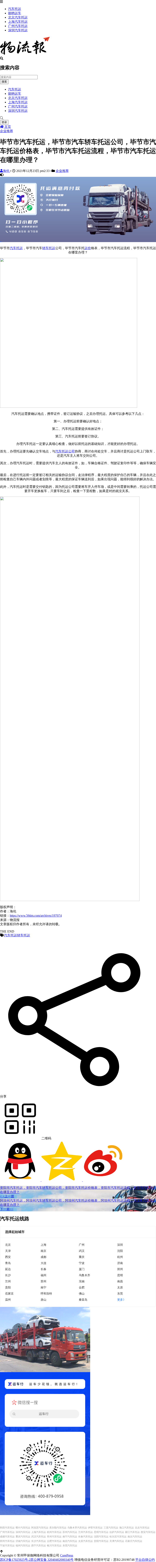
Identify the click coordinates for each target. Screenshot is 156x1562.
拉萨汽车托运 (116, 1532)
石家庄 (9, 1293)
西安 (8, 1257)
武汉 (81, 1250)
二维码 (46, 1138)
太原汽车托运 (85, 1541)
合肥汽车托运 (54, 1541)
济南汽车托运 (23, 1541)
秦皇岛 (83, 1299)
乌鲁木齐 (84, 1275)
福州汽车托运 (23, 1545)
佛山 (81, 1293)
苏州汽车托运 (70, 1532)
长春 (43, 1269)
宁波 (81, 1263)
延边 (8, 1269)
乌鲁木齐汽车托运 (77, 1527)
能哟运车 (14, 13)
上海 (43, 1244)
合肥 (81, 1287)
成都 (43, 1257)
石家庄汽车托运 (133, 1541)
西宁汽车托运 (38, 1545)
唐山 (43, 1299)
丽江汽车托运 (132, 1532)
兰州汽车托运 (85, 1532)
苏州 (43, 1281)
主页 (7, 126)
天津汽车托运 (116, 1541)
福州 (43, 1275)
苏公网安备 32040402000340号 (52, 1559)
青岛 (8, 1263)
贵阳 (8, 1287)
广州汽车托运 (18, 26)
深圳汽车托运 (18, 30)
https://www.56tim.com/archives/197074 (36, 915)
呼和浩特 (46, 1293)
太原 (120, 1287)
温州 (8, 1299)
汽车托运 (14, 9)
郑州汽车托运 (7, 1541)
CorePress (66, 1555)
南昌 (120, 1281)
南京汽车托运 (135, 1536)
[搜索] (78, 118)
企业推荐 (6, 131)
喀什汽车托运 (23, 1527)
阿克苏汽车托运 (39, 1527)
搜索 (4, 81)
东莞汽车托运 (70, 1545)
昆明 (120, 1275)
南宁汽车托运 (70, 1536)
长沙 (8, 1275)
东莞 (120, 1293)
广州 (81, 1244)
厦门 (81, 1269)
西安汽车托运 (148, 1532)
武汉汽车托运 (38, 1536)
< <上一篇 (7, 1196)
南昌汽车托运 (70, 1541)
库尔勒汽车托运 (57, 1527)
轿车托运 (48, 248)
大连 (43, 1263)
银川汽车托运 (54, 1545)
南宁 (43, 1287)
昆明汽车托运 (101, 1532)
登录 (4, 122)
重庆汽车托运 (23, 1536)
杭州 (120, 1257)
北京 (8, 1244)
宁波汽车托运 (7, 1545)
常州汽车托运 (54, 1536)
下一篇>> (6, 1209)
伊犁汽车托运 (95, 1527)
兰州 (8, 1281)
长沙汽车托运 (38, 1541)
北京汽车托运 (18, 17)
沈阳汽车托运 (101, 1536)
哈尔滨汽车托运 (118, 1536)
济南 (120, 1263)
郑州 (120, 1269)
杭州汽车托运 (54, 1532)
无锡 (81, 1281)
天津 (8, 1250)
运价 (87, 248)
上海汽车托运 (18, 21)
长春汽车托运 (85, 1536)
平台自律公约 (145, 1559)
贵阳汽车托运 (101, 1541)
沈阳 (120, 1250)
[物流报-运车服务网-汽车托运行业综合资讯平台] (25, 55)
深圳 (120, 1244)
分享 (3, 1096)
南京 (43, 1250)
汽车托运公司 (65, 451)
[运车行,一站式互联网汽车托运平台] (78, 241)
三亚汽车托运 (111, 1527)
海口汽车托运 (126, 1527)
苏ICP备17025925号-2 (15, 1559)
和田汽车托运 (7, 1527)
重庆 (81, 1257)
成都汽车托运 (7, 1536)
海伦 (6, 171)
